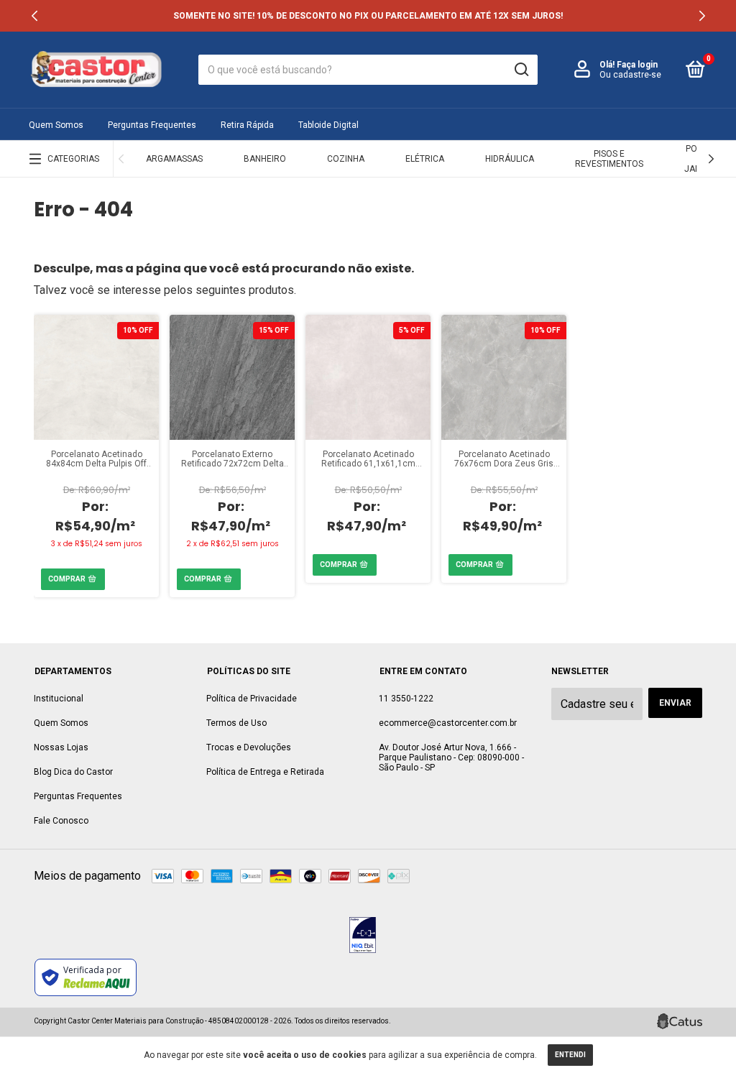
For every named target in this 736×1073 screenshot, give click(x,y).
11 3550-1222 (406, 699)
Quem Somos (56, 125)
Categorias (73, 159)
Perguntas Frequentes (152, 125)
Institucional (58, 699)
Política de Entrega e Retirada (265, 772)
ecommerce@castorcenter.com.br (448, 723)
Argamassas (174, 159)
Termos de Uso (236, 723)
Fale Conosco (61, 821)
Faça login (637, 65)
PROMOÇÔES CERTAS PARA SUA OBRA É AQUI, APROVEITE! (368, 16)
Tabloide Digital (328, 125)
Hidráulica (509, 159)
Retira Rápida (247, 125)
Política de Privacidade (251, 699)
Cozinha (345, 159)
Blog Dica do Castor (73, 772)
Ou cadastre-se (630, 75)
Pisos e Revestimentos (609, 159)
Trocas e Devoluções (248, 747)
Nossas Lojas (61, 747)
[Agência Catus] (679, 1021)
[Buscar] (521, 70)
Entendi (570, 1055)
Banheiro (265, 159)
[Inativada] (362, 936)
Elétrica (424, 159)
